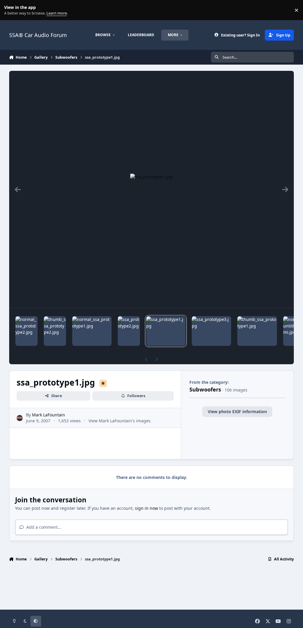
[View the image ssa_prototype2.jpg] (129, 331)
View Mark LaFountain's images (119, 421)
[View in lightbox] (151, 189)
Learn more (11, 10)
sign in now (146, 508)
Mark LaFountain (48, 415)
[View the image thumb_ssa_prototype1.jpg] (257, 331)
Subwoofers (205, 389)
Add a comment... (43, 527)
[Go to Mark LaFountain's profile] (20, 418)
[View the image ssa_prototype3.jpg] (211, 331)
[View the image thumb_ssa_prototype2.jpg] (55, 331)
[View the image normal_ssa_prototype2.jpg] (26, 331)
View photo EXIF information (237, 411)
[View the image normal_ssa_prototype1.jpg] (92, 331)
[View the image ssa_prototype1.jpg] (166, 331)
